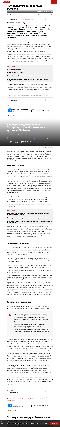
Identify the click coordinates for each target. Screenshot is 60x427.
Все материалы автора (26, 19)
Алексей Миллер (42, 48)
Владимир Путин (17, 50)
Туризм (23, 397)
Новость (12, 397)
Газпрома (33, 48)
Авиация (46, 397)
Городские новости (41, 398)
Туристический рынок (32, 397)
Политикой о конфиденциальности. (27, 424)
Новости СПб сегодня (30, 398)
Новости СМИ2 (11, 115)
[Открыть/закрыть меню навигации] (46, 2)
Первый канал (32, 58)
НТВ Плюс (38, 56)
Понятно (54, 423)
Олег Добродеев (12, 46)
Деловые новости (11, 398)
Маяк (36, 61)
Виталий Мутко (37, 44)
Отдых (18, 397)
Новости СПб (20, 398)
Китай (40, 397)
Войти (54, 1)
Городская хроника (11, 400)
